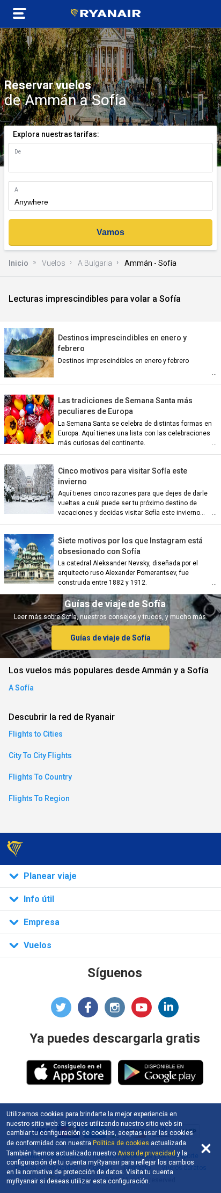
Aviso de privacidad (146, 1153)
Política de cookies (121, 1143)
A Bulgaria (95, 263)
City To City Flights (40, 755)
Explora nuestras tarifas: (56, 134)
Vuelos (53, 263)
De (17, 152)
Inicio (18, 263)
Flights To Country (40, 777)
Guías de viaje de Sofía (110, 638)
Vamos (110, 232)
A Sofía (21, 687)
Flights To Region (39, 798)
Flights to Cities (36, 734)
